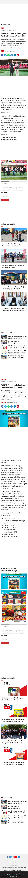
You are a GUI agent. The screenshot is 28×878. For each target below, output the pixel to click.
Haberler (5, 24)
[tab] (5, 183)
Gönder (5, 200)
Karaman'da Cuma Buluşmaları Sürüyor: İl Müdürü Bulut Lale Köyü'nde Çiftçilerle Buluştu (12, 742)
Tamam (17, 876)
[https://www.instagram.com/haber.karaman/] (14, 857)
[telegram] (11, 55)
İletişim (12, 860)
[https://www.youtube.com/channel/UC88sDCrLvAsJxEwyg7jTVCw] (16, 857)
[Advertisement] (14, 13)
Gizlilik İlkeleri (13, 863)
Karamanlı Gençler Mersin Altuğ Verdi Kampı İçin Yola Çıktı (13, 288)
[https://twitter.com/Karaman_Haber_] (11, 857)
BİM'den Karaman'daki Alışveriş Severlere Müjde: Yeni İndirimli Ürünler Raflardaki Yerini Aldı (13, 720)
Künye (8, 860)
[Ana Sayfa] (1, 24)
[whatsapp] (8, 55)
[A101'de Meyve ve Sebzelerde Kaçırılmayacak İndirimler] (14, 418)
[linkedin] (15, 55)
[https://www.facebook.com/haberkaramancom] (8, 857)
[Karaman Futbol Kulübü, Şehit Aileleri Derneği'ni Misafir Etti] (14, 67)
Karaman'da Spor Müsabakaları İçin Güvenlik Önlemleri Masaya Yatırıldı (13, 309)
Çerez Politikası (19, 860)
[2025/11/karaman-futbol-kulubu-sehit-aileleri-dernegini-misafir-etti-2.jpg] (14, 169)
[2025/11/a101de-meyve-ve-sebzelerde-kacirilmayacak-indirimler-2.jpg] (14, 606)
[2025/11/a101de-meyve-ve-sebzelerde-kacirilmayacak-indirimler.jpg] (14, 581)
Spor (9, 24)
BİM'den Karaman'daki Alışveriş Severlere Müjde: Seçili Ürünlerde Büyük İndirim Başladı (13, 763)
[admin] (19, 857)
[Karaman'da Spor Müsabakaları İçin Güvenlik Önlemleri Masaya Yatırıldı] (14, 299)
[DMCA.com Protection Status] (14, 865)
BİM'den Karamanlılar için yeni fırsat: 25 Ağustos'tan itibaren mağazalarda (12, 699)
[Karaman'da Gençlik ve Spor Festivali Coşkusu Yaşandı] (14, 235)
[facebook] (2, 55)
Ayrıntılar (12, 876)
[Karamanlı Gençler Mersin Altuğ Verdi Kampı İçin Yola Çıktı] (14, 277)
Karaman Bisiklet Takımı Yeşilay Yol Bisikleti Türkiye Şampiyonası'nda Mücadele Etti (13, 266)
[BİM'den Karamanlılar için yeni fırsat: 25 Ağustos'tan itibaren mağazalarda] (14, 689)
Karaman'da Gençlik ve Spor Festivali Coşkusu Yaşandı (12, 245)
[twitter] (5, 55)
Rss (5, 860)
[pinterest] (18, 55)
